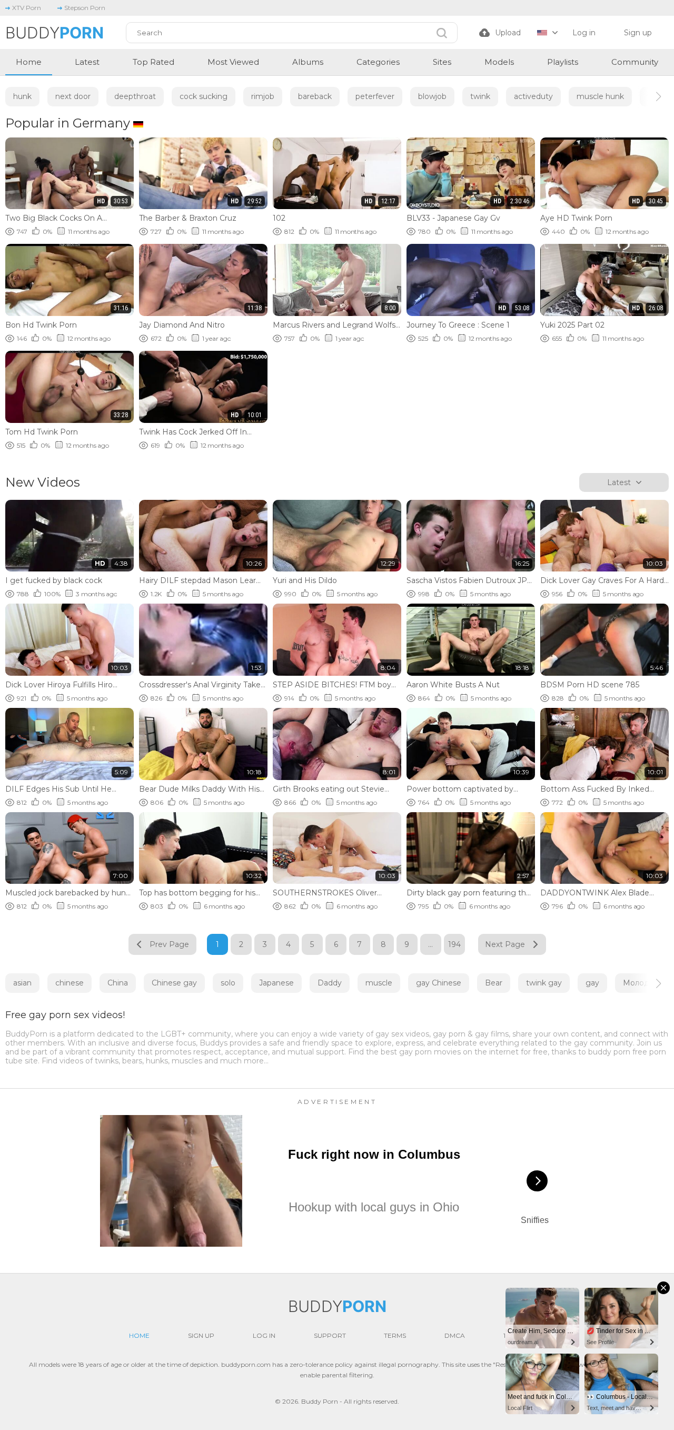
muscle (378, 983)
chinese (69, 983)
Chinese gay (174, 983)
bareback (315, 96)
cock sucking (203, 96)
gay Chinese (438, 983)
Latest (87, 62)
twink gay (544, 983)
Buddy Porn (319, 1401)
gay (592, 983)
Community (634, 62)
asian (22, 983)
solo (228, 983)
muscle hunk (600, 96)
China (117, 983)
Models (499, 62)
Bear (493, 983)
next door (73, 96)
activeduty (533, 96)
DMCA (454, 1335)
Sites (442, 62)
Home (29, 62)
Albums (307, 62)
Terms (395, 1335)
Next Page (505, 944)
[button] (649, 96)
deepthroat (135, 96)
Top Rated (153, 62)
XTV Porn (26, 8)
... (430, 944)
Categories (378, 62)
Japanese (276, 983)
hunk (22, 96)
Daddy (330, 983)
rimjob (262, 96)
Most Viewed (233, 62)
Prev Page (169, 944)
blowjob (432, 96)
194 (454, 944)
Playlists (562, 62)
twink (480, 96)
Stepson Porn (84, 8)
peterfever (374, 96)
